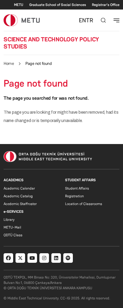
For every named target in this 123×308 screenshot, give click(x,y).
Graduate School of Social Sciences (57, 4)
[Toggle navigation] (116, 20)
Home (9, 63)
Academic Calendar (19, 188)
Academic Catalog (18, 196)
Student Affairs (77, 188)
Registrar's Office (105, 4)
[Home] (22, 20)
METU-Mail (12, 227)
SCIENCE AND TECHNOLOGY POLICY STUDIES (51, 43)
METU (18, 4)
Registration (74, 196)
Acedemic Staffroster (20, 203)
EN (82, 20)
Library (9, 219)
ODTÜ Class (13, 235)
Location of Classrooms (83, 203)
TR (89, 20)
